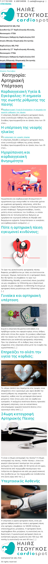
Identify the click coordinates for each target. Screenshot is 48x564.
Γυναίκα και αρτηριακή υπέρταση (21, 297)
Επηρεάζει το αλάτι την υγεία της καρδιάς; (21, 354)
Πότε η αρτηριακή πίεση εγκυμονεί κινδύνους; (21, 229)
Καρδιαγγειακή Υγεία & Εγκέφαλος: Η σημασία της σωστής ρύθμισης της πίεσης (23, 97)
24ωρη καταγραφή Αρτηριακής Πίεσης (17, 416)
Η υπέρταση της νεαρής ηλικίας (21, 129)
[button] (24, 69)
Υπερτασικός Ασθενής (20, 481)
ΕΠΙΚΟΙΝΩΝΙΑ (5, 4)
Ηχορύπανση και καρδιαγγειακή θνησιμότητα (15, 156)
